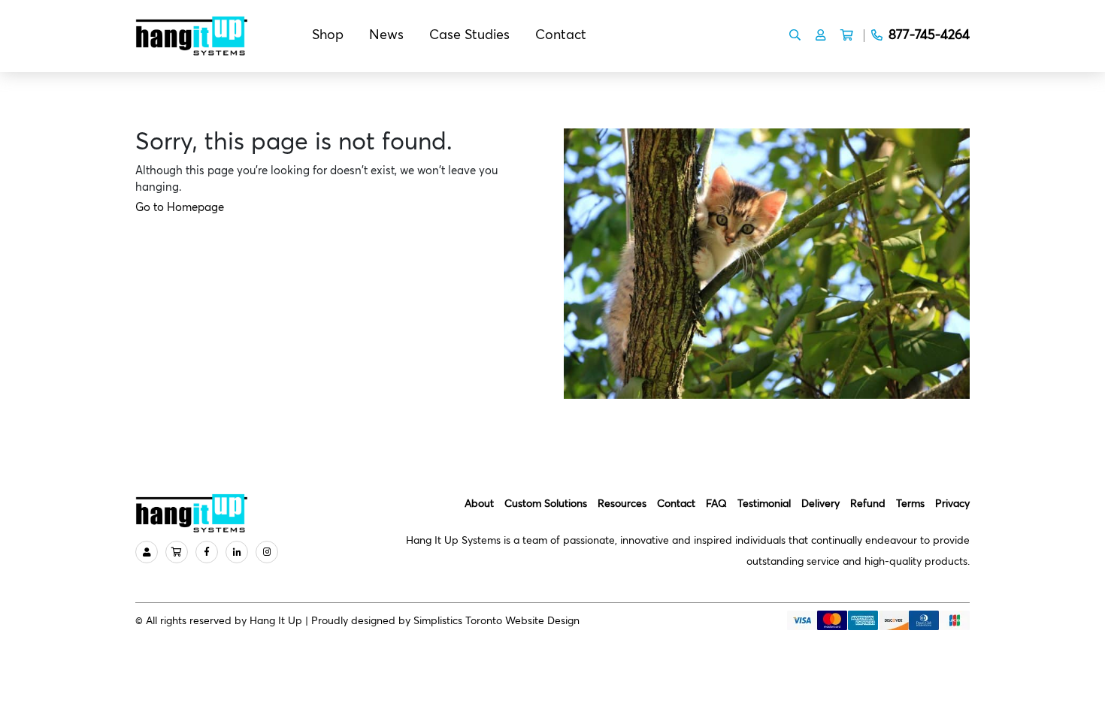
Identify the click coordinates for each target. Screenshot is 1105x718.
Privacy (952, 504)
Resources (622, 504)
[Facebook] (206, 552)
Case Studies (469, 35)
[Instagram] (267, 552)
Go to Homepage (179, 207)
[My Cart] (176, 552)
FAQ (716, 504)
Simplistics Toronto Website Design (496, 621)
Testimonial (764, 504)
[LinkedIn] (237, 552)
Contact (560, 35)
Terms (910, 504)
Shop (328, 35)
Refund (868, 504)
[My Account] (146, 552)
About (479, 504)
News (386, 35)
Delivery (820, 504)
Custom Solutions (545, 504)
